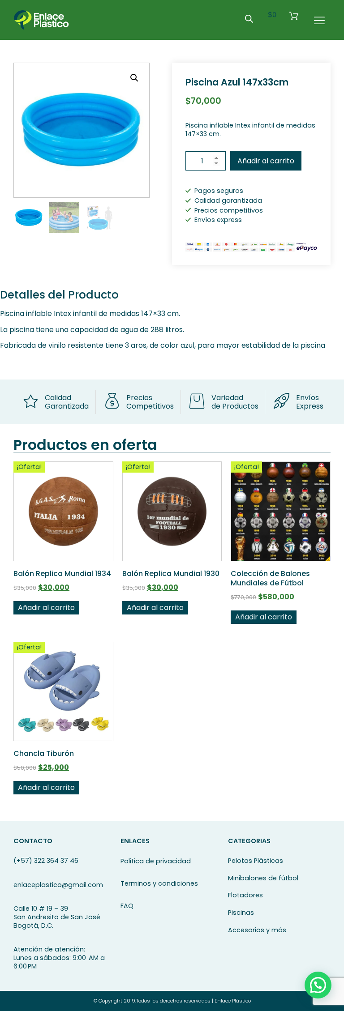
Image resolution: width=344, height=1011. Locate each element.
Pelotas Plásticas (255, 860)
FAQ (126, 905)
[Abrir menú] (319, 20)
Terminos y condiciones (159, 883)
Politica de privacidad (155, 861)
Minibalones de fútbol (263, 878)
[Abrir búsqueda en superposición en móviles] (249, 18)
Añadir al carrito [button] (46, 607)
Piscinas (241, 912)
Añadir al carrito (265, 161)
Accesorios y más (257, 930)
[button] (134, 78)
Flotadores (245, 895)
